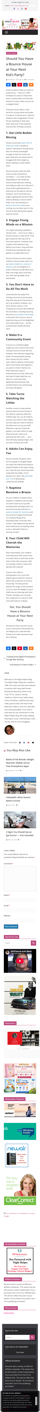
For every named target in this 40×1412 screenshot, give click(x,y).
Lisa (22, 80)
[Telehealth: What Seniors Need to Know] (20, 778)
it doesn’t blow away (25, 314)
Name (7, 895)
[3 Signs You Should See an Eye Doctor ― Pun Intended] (20, 813)
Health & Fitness (11, 53)
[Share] (8, 84)
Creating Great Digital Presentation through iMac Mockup (21, 658)
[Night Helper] (20, 19)
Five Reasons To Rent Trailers (22, 665)
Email (7, 905)
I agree (36, 1401)
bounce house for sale (15, 205)
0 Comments (30, 80)
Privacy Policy (9, 1313)
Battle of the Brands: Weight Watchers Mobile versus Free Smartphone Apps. (20, 763)
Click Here (20, 1352)
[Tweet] (14, 84)
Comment (8, 863)
